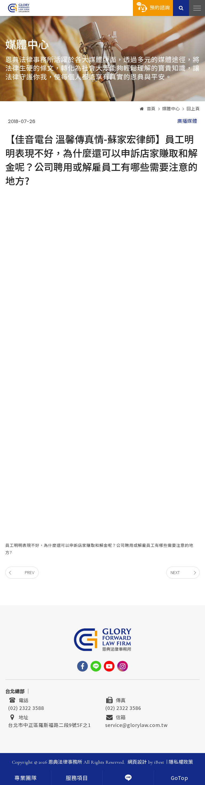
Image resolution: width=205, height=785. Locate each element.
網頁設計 (137, 762)
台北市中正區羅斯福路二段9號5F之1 (49, 724)
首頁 (151, 109)
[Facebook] (82, 666)
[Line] (95, 666)
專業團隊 (25, 778)
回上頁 (193, 109)
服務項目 (77, 778)
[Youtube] (109, 666)
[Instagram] (122, 666)
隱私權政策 (181, 762)
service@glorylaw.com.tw (136, 724)
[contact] (128, 777)
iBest (159, 762)
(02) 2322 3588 (26, 707)
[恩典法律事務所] (18, 8)
